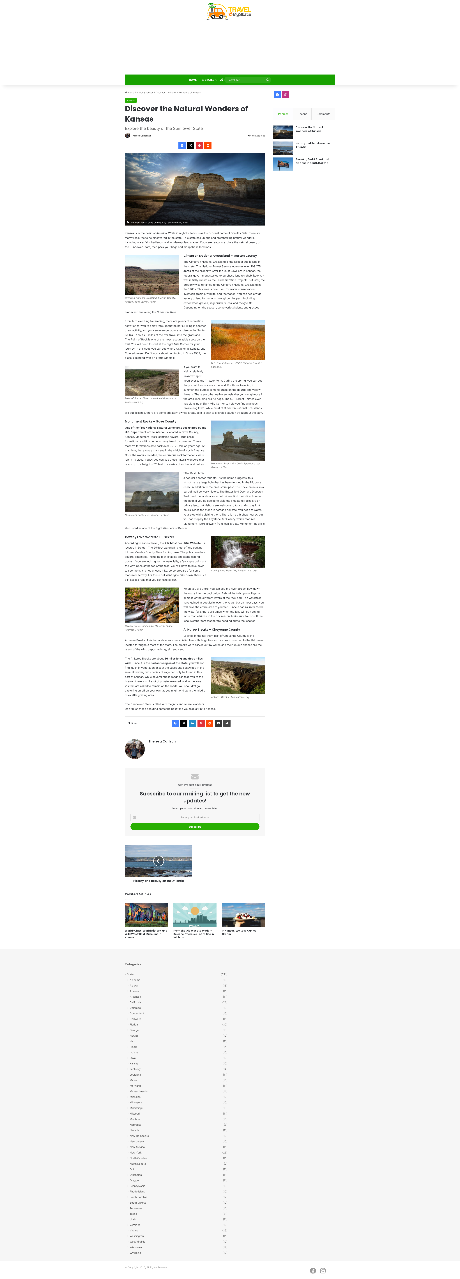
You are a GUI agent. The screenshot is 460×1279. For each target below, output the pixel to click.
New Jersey (137, 1141)
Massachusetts (139, 1091)
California (135, 1002)
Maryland (135, 1085)
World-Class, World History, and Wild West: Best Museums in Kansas (146, 934)
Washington (137, 1236)
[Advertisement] (230, 48)
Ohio (132, 1169)
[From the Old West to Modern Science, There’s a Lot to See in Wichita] (195, 915)
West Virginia (137, 1241)
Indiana (134, 1052)
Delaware (135, 1018)
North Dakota (138, 1163)
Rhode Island (137, 1191)
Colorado (135, 1007)
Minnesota (136, 1102)
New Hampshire (139, 1135)
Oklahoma (136, 1174)
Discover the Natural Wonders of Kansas (309, 129)
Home (193, 79)
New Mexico (137, 1146)
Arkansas (135, 996)
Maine (133, 1080)
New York (136, 1152)
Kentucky (135, 1069)
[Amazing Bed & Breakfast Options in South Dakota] (283, 164)
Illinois (133, 1046)
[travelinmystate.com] (230, 11)
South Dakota (138, 1202)
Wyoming (135, 1252)
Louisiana (135, 1074)
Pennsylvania (137, 1185)
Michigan (135, 1096)
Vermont (135, 1224)
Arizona (134, 991)
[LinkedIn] (192, 723)
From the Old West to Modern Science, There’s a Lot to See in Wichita (193, 934)
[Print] (227, 723)
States (209, 79)
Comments (323, 114)
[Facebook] (182, 145)
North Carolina (138, 1158)
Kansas (149, 92)
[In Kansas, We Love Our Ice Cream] (243, 915)
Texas (133, 1213)
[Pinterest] (199, 145)
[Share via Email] (218, 723)
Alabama (135, 979)
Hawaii (134, 1035)
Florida (134, 1024)
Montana (135, 1119)
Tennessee (136, 1208)
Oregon (134, 1180)
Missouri (135, 1113)
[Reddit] (207, 145)
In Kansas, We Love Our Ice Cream (239, 932)
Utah (132, 1219)
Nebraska (135, 1124)
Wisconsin (136, 1247)
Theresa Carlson (140, 135)
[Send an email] (150, 135)
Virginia (134, 1230)
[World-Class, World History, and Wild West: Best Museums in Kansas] (146, 915)
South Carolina (138, 1197)
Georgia (134, 1030)
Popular (283, 114)
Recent (302, 114)
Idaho (133, 1041)
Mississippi (136, 1107)
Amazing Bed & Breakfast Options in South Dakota (312, 161)
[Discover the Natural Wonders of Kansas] (283, 132)
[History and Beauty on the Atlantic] (283, 148)
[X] (190, 145)
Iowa (133, 1057)
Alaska (134, 985)
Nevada (134, 1130)
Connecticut (137, 1013)
